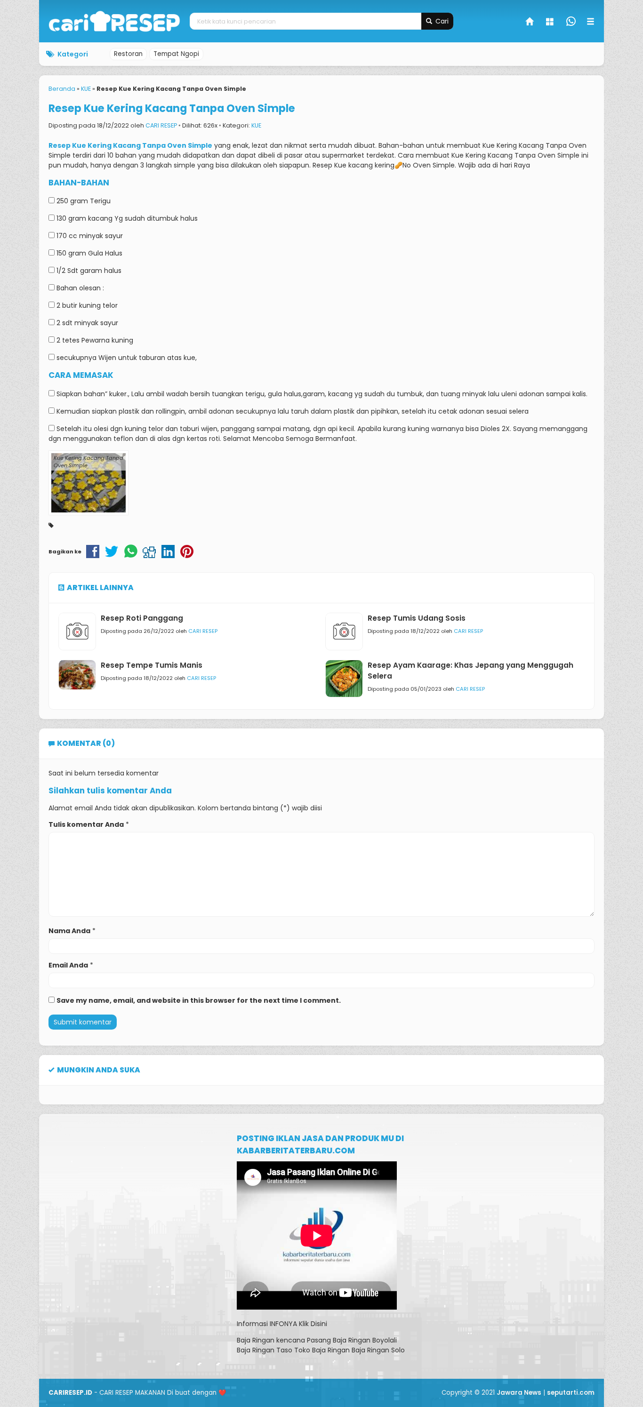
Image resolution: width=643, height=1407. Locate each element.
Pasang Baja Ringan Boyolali (352, 1340)
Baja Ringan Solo (378, 1350)
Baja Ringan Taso (264, 1350)
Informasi (252, 1323)
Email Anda (68, 965)
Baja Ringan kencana (271, 1340)
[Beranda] (530, 22)
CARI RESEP (161, 125)
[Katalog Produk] (550, 22)
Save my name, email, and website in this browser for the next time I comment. (198, 1000)
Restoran (128, 53)
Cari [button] (441, 21)
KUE (256, 125)
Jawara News (519, 1392)
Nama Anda (69, 930)
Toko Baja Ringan (322, 1350)
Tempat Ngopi (176, 53)
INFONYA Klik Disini (298, 1323)
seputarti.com (571, 1392)
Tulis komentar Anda (86, 824)
